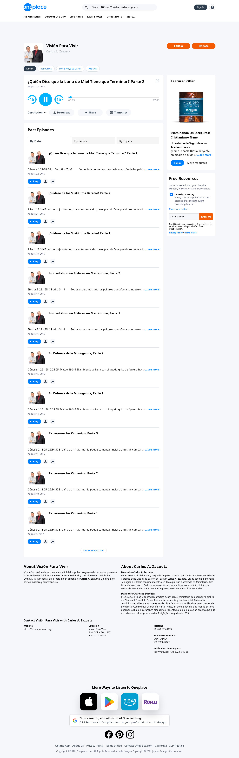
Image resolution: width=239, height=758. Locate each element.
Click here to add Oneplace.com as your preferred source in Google (123, 722)
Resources (46, 68)
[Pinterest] (119, 734)
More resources (197, 163)
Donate (203, 46)
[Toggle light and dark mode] (212, 7)
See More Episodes (93, 550)
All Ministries (32, 16)
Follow (178, 46)
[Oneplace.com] (35, 7)
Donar (177, 162)
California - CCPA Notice (169, 745)
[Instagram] (130, 734)
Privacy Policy (94, 745)
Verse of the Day (55, 16)
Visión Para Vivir (62, 45)
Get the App (62, 745)
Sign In (201, 7)
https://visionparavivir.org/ (38, 629)
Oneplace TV (114, 16)
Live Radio (76, 16)
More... (131, 16)
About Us (78, 745)
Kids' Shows (94, 16)
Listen (29, 68)
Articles (93, 68)
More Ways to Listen (70, 68)
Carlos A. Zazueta (58, 51)
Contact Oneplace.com (138, 745)
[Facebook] (109, 734)
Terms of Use (114, 745)
